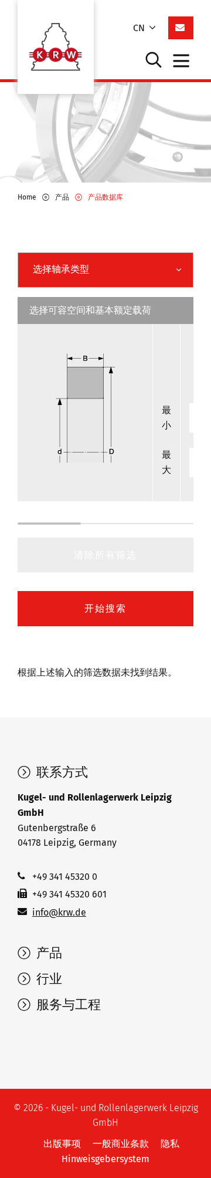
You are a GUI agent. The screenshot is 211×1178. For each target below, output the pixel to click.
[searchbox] (93, 269)
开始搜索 (105, 608)
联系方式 (60, 772)
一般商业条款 (121, 1143)
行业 (47, 979)
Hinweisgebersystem (105, 1159)
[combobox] (105, 270)
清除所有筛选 (105, 555)
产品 (47, 953)
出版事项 (62, 1143)
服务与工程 (67, 1004)
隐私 (170, 1143)
